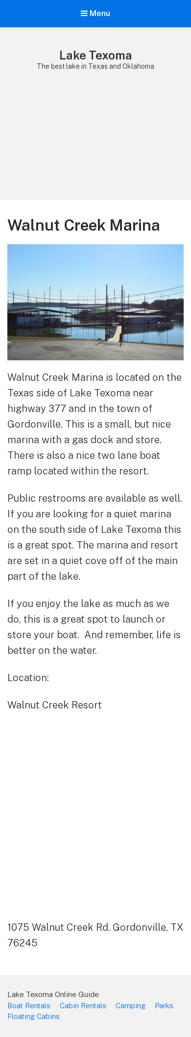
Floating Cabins (33, 1016)
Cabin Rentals (83, 1005)
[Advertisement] (95, 146)
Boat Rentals (28, 1005)
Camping (130, 1005)
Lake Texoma (95, 55)
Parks (164, 1005)
